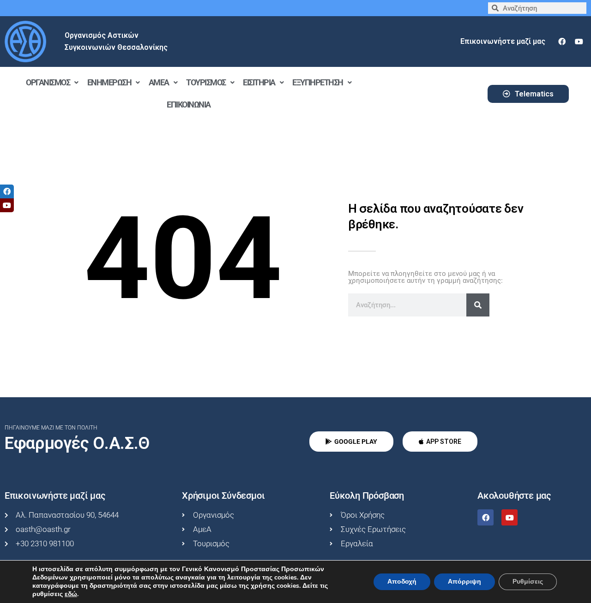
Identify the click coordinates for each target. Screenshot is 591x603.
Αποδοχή (401, 581)
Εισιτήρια (259, 82)
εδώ (71, 594)
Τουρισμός (206, 82)
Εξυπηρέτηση (317, 82)
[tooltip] (7, 191)
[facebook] (562, 41)
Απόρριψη (464, 581)
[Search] (477, 304)
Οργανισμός (48, 82)
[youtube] (579, 41)
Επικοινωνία (189, 104)
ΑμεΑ (159, 82)
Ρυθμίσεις (528, 581)
